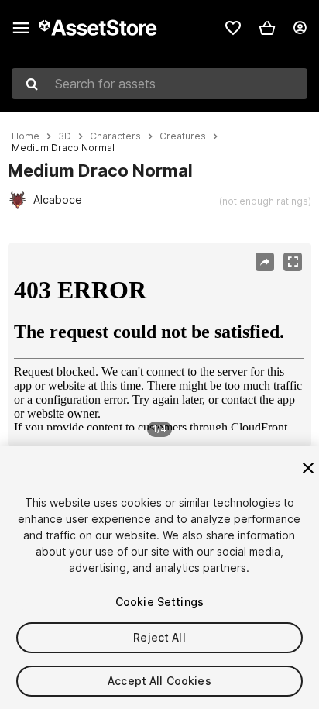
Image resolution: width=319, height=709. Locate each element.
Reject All (159, 637)
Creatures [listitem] (183, 136)
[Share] (265, 262)
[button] (267, 28)
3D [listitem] (64, 136)
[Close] (308, 468)
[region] (159, 345)
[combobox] (159, 83)
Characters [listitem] (115, 136)
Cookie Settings (159, 601)
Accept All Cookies (159, 680)
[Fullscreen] (292, 262)
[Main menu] (20, 27)
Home (25, 136)
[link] (233, 28)
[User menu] (299, 28)
